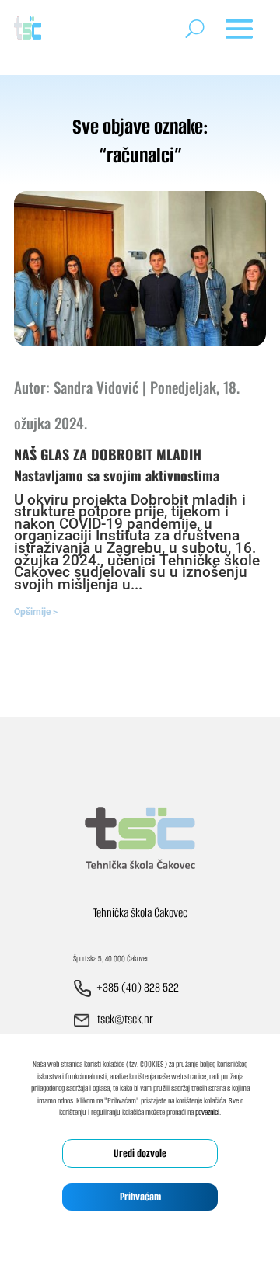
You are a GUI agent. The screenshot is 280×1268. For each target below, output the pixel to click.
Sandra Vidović (96, 387)
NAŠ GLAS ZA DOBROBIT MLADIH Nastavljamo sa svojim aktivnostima (116, 464)
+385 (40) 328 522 (137, 987)
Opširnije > (36, 611)
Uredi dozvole (140, 1153)
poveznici (207, 1112)
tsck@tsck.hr (125, 1019)
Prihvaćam (140, 1197)
